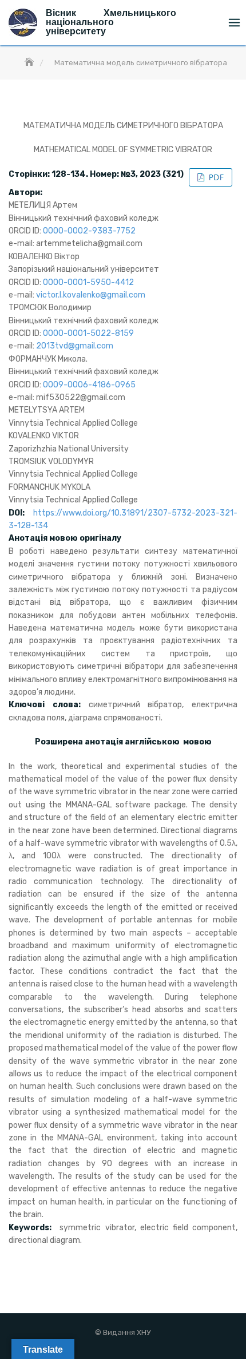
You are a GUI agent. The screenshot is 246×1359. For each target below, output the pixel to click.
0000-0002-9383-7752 (89, 231)
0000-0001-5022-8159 (88, 333)
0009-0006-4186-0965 (89, 385)
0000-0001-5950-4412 (88, 282)
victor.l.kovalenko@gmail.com (90, 295)
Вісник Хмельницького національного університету (111, 22)
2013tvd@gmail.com (74, 346)
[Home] (30, 62)
